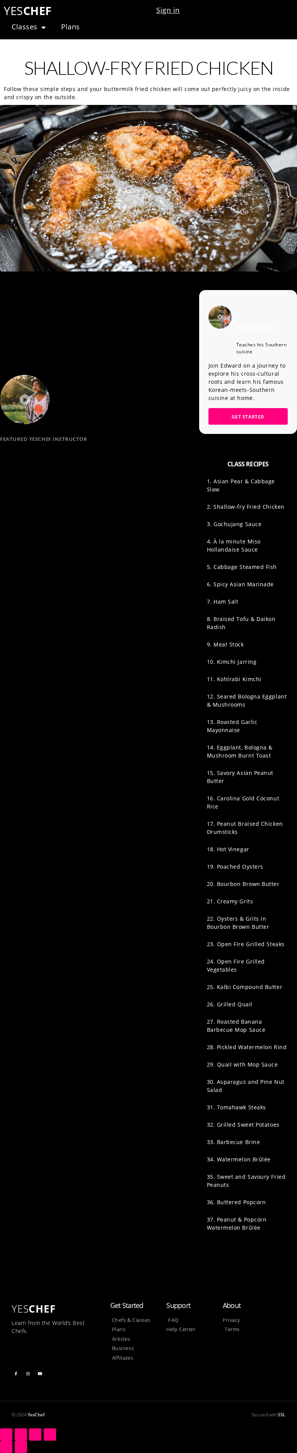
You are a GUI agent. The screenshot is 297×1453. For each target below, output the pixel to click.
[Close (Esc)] (6, 1434)
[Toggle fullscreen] (35, 1434)
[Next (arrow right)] (21, 1447)
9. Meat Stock (225, 644)
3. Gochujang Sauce (234, 524)
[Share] (21, 1434)
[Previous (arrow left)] (6, 1447)
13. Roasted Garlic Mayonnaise (232, 726)
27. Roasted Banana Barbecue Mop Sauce (236, 1025)
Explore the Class (36, 500)
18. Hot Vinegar (228, 849)
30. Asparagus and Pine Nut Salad (246, 1086)
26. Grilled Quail (230, 1004)
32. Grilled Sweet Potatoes (243, 1124)
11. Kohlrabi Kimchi (234, 679)
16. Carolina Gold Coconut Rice (243, 802)
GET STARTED (248, 416)
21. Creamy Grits (230, 901)
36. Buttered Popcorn (236, 1202)
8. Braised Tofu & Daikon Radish (241, 623)
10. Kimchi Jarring (232, 661)
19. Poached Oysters (235, 866)
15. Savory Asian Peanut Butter (240, 777)
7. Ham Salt (223, 601)
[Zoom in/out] (50, 1434)
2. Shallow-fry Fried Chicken (246, 506)
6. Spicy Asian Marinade (240, 584)
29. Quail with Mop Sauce (242, 1064)
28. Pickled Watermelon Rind (247, 1047)
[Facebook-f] (16, 1373)
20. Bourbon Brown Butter (243, 884)
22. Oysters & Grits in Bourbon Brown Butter (238, 922)
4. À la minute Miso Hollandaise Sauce (234, 545)
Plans (70, 26)
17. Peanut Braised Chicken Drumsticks (245, 827)
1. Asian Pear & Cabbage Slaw (241, 485)
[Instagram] (28, 1373)
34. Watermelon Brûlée (239, 1159)
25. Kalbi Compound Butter (245, 987)
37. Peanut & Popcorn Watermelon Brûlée (237, 1223)
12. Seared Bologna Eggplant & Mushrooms (247, 700)
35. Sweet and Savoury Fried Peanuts (246, 1180)
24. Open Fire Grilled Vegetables (236, 965)
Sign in (168, 10)
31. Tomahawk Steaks (236, 1107)
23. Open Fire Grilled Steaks (246, 944)
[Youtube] (40, 1373)
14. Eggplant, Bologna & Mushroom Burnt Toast (240, 751)
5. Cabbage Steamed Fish (242, 566)
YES (28, 10)
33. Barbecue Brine (233, 1142)
